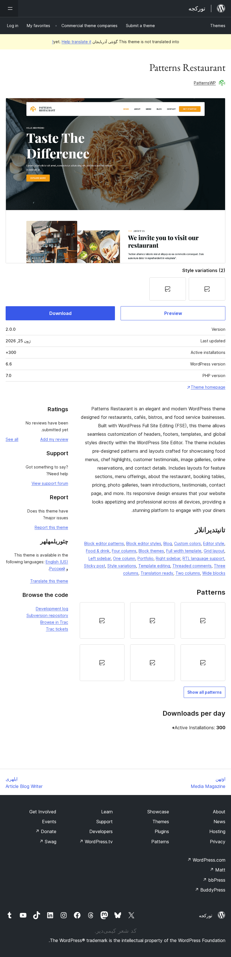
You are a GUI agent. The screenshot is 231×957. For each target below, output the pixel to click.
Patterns (160, 841)
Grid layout (214, 550)
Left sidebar (99, 558)
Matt (217, 870)
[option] (203, 620)
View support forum (50, 483)
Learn (107, 811)
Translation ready (157, 573)
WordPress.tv (96, 841)
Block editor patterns (104, 543)
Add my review (54, 439)
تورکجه (205, 915)
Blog (167, 543)
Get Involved (42, 811)
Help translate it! (71, 41)
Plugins (162, 831)
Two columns (188, 573)
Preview (173, 313)
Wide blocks (213, 573)
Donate (45, 831)
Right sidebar (168, 558)
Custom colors (187, 543)
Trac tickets (57, 629)
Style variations (121, 565)
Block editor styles (143, 543)
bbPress (214, 880)
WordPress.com (206, 860)
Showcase (158, 811)
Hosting (217, 831)
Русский (57, 568)
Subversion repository (47, 615)
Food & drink (98, 550)
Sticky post (94, 565)
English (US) (57, 561)
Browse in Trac (54, 622)
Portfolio (145, 558)
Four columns (124, 550)
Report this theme (51, 527)
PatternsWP (205, 82)
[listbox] (152, 641)
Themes (217, 25)
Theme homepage (208, 387)
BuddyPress (210, 890)
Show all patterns (204, 692)
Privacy (217, 841)
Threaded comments (192, 565)
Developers (101, 831)
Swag (47, 841)
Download (60, 313)
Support (104, 821)
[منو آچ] (9, 8)
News (219, 821)
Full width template (183, 550)
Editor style (213, 543)
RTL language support (203, 558)
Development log (52, 608)
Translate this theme (49, 581)
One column (124, 558)
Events (49, 821)
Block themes (151, 550)
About (219, 811)
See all (12, 439)
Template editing (154, 565)
